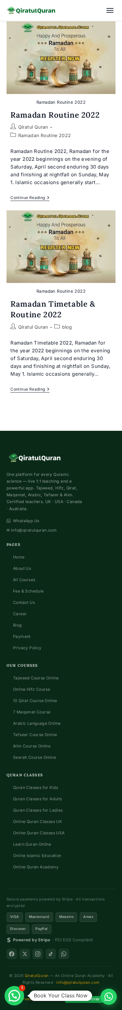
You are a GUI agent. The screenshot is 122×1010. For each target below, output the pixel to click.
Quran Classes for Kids (35, 787)
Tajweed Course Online (36, 677)
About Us (22, 568)
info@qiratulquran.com (77, 982)
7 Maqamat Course (31, 712)
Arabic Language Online (37, 723)
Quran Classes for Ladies (38, 810)
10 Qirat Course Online (35, 700)
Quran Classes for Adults (37, 798)
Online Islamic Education (37, 855)
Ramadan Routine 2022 (55, 115)
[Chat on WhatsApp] (109, 997)
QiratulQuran (37, 975)
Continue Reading (29, 198)
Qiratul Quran (33, 127)
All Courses (24, 579)
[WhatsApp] (64, 954)
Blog (17, 625)
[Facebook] (12, 954)
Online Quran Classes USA (39, 832)
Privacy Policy (27, 647)
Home (19, 557)
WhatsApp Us (26, 520)
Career (20, 613)
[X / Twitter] (25, 954)
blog (67, 327)
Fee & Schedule (28, 591)
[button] (14, 995)
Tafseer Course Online (35, 734)
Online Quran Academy (36, 866)
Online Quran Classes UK (37, 821)
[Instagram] (38, 954)
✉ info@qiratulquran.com (32, 530)
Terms (55, 999)
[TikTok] (51, 954)
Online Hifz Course (31, 689)
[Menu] (109, 10)
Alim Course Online (31, 746)
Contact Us (24, 602)
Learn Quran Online (32, 844)
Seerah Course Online (34, 757)
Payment (22, 636)
